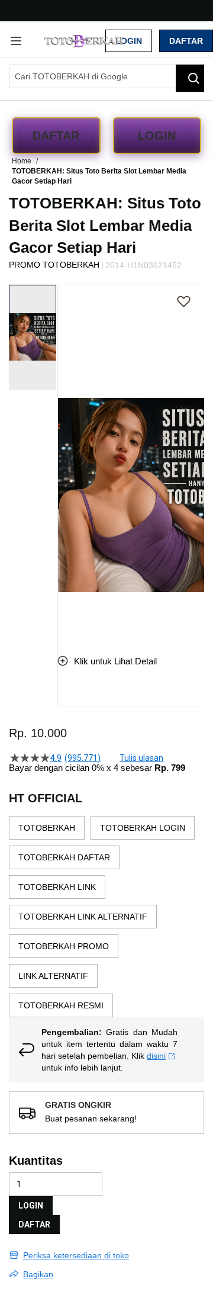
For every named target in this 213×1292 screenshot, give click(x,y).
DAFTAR (34, 1224)
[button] (65, 460)
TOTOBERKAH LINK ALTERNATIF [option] (82, 916)
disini (156, 1055)
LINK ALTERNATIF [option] (53, 976)
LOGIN (30, 1205)
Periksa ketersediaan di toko (76, 1255)
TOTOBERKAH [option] (46, 828)
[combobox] (106, 76)
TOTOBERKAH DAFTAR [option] (64, 857)
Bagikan (38, 1274)
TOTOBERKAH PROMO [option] (63, 946)
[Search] (190, 78)
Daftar (186, 41)
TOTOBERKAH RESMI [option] (61, 1005)
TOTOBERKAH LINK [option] (57, 887)
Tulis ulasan (141, 758)
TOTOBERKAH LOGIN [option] (142, 828)
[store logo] (85, 41)
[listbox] (106, 916)
